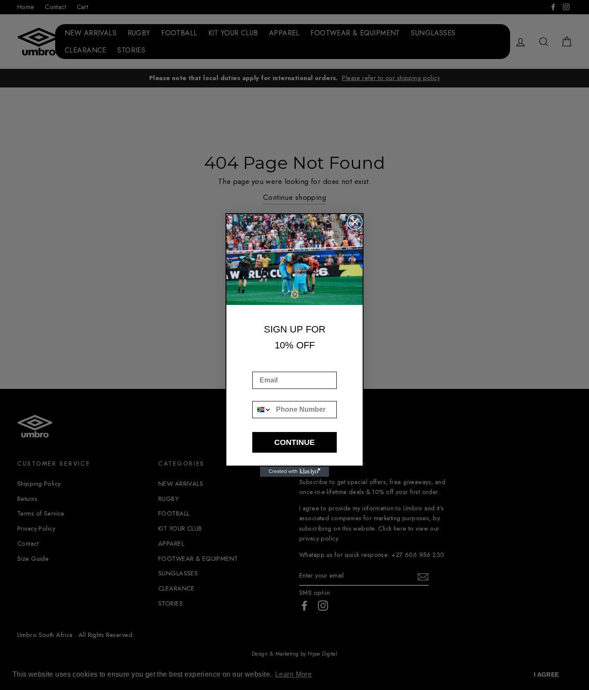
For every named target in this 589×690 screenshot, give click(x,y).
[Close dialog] (355, 222)
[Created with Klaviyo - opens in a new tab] (294, 471)
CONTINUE (294, 442)
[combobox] (262, 409)
